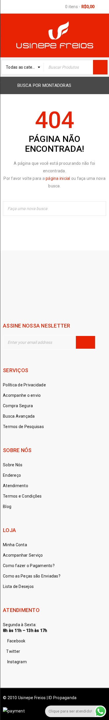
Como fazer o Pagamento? (29, 565)
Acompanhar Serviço (23, 555)
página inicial (58, 178)
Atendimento (15, 485)
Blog (7, 506)
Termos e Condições (22, 496)
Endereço (12, 475)
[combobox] (22, 67)
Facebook (15, 641)
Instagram (16, 661)
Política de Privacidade (24, 385)
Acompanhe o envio (22, 395)
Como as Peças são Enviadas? (31, 576)
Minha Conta (15, 544)
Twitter (13, 651)
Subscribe (85, 342)
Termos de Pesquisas (23, 426)
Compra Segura (18, 405)
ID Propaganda (62, 697)
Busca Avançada (19, 416)
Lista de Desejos (18, 586)
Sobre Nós (12, 465)
